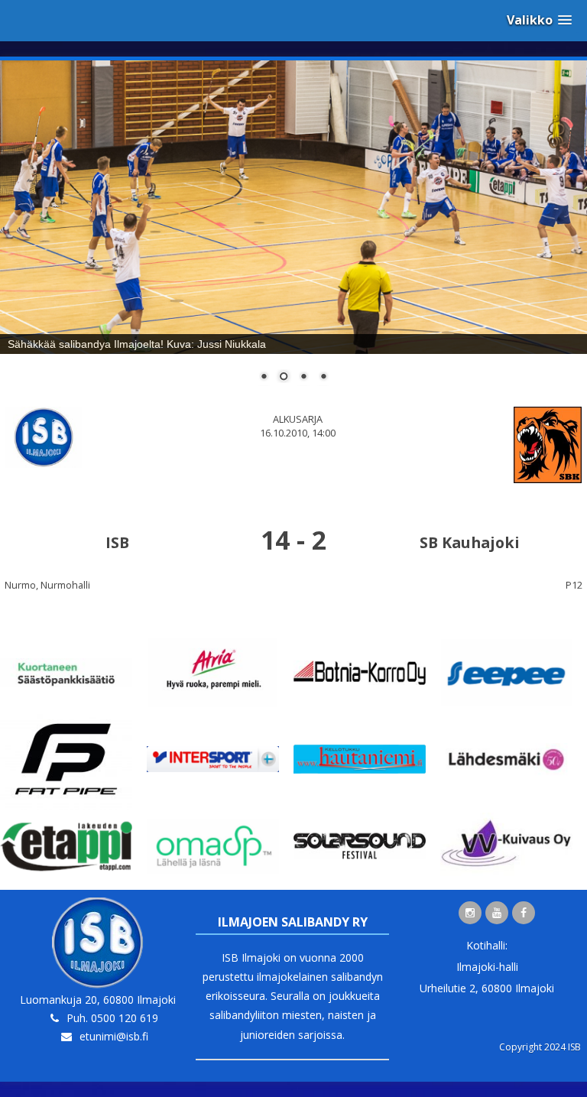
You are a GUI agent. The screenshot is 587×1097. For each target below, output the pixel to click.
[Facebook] (523, 912)
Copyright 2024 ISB (540, 1046)
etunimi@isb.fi (113, 1036)
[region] (293, 230)
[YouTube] (496, 912)
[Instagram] (470, 912)
